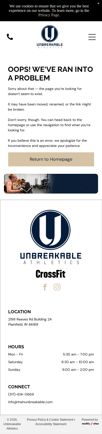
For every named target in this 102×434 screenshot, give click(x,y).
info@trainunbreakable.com (30, 402)
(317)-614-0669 (21, 394)
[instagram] (57, 288)
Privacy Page (48, 15)
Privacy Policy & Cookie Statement (50, 419)
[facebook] (45, 288)
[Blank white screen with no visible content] (10, 40)
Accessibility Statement (50, 424)
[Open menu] (92, 37)
